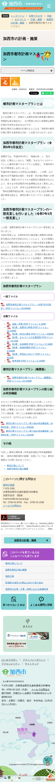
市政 (49, 16)
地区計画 (9, 576)
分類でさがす (36, 16)
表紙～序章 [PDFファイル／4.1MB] (29, 324)
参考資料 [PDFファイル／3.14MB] (28, 361)
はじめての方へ (10, 660)
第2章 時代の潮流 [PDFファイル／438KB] (33, 334)
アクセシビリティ (11, 663)
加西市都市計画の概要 (17, 469)
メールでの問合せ (12, 505)
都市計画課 (9, 485)
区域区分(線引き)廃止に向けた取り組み (24, 582)
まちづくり (20, 19)
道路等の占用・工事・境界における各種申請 (26, 589)
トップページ (17, 16)
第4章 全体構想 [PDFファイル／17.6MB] (32, 344)
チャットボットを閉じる (51, 756)
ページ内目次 (27, 70)
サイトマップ (32, 663)
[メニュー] (48, 6)
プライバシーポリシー (34, 660)
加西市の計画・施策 (25, 540)
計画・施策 (36, 19)
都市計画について (15, 465)
